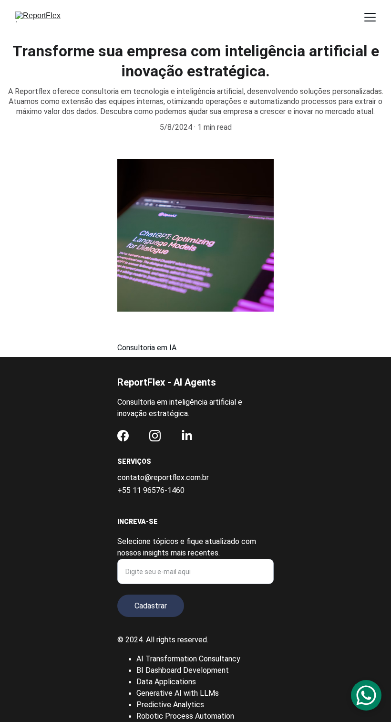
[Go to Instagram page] (155, 435)
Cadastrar (150, 605)
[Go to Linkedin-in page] (187, 435)
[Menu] (370, 17)
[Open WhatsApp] (366, 695)
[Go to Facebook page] (123, 435)
